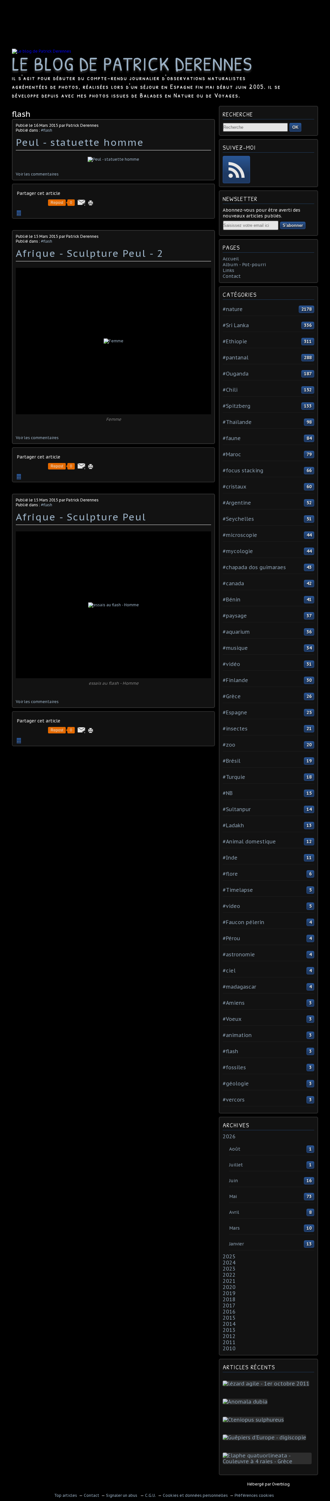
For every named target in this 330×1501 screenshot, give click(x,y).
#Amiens (234, 1003)
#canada (233, 583)
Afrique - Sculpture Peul (81, 516)
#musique (235, 648)
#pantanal (235, 357)
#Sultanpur (237, 809)
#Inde (230, 857)
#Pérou (231, 938)
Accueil (231, 259)
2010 (229, 1348)
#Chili (230, 390)
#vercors (234, 1099)
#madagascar (239, 986)
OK (295, 127)
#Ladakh (233, 825)
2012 (229, 1336)
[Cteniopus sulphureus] (254, 1419)
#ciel (229, 970)
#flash (46, 130)
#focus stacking (243, 470)
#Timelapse (238, 890)
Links (228, 270)
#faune (232, 438)
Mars (234, 1228)
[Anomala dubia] (246, 1401)
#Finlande (235, 680)
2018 (229, 1299)
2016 (229, 1311)
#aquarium (236, 632)
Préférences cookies (254, 1495)
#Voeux (232, 1019)
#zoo (229, 744)
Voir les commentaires (37, 174)
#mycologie (238, 551)
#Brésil (231, 761)
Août (234, 1149)
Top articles (65, 1495)
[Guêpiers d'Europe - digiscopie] (266, 1437)
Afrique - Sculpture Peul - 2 (89, 253)
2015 (229, 1318)
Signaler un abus (122, 1495)
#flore (230, 874)
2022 (229, 1275)
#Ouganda (235, 373)
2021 (229, 1281)
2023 (229, 1268)
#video (231, 906)
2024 (229, 1262)
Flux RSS (236, 169)
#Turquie (234, 777)
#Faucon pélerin (243, 922)
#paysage (235, 615)
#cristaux (234, 486)
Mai (233, 1196)
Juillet (236, 1165)
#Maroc (232, 454)
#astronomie (239, 954)
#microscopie (240, 535)
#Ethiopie (235, 341)
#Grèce (232, 696)
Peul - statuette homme (80, 142)
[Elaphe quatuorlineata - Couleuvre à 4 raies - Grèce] (268, 1461)
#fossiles (234, 1067)
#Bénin (231, 599)
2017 (229, 1305)
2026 (229, 1136)
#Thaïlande (237, 422)
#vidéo (231, 664)
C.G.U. (150, 1495)
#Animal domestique (249, 841)
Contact (232, 276)
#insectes (235, 728)
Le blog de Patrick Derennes (132, 63)
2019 (229, 1293)
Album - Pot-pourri (244, 264)
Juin (233, 1181)
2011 (229, 1342)
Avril (234, 1212)
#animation (237, 1035)
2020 (229, 1287)
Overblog (281, 1484)
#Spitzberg (236, 406)
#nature (233, 309)
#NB (228, 793)
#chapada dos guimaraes (254, 567)
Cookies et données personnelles (195, 1495)
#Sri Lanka (236, 325)
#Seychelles (238, 519)
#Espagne (235, 712)
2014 (229, 1324)
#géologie (236, 1083)
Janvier (236, 1244)
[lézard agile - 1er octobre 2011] (267, 1383)
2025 (229, 1256)
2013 (229, 1330)
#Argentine (237, 502)
